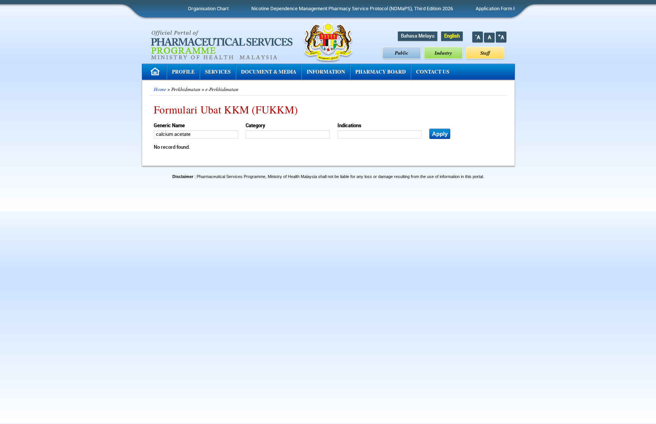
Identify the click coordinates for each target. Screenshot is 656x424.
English (452, 36)
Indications (349, 125)
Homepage (156, 71)
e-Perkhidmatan (221, 89)
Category (255, 125)
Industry (443, 52)
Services (218, 72)
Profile (183, 72)
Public (401, 52)
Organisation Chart (199, 8)
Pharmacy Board (380, 72)
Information (326, 72)
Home (160, 89)
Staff (485, 52)
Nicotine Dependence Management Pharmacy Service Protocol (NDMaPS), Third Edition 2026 (343, 8)
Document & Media (268, 72)
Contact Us (432, 72)
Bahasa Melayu (417, 36)
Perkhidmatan (185, 89)
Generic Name (169, 125)
